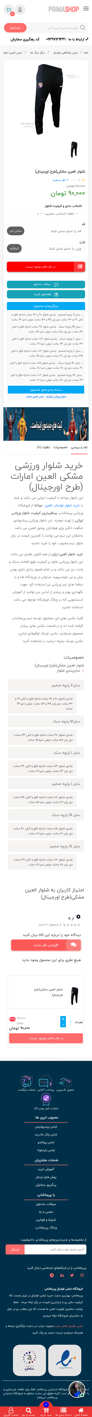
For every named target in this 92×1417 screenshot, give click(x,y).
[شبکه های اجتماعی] (81, 1275)
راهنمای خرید (43, 294)
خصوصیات (60, 447)
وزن (82, 241)
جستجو (15, 27)
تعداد (79, 1022)
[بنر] (46, 424)
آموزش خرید (46, 1169)
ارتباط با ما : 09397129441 (66, 39)
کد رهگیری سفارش (24, 39)
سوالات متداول (42, 284)
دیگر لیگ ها (38, 52)
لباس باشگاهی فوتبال (66, 52)
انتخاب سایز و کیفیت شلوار (63, 205)
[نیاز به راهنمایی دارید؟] (77, 1388)
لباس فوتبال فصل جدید (68, 1325)
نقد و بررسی (79, 447)
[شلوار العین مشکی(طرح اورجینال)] (46, 99)
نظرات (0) (43, 447)
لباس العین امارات (12, 52)
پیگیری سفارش (46, 1185)
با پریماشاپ (46, 1194)
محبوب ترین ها (46, 1117)
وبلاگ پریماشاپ (46, 1227)
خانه (86, 52)
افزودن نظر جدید (46, 945)
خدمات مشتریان (46, 1160)
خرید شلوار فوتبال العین (62, 505)
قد (83, 224)
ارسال (15, 1249)
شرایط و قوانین (46, 1219)
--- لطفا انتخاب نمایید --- (59, 213)
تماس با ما (46, 1212)
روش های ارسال (46, 1177)
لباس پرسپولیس (46, 1126)
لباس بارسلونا (46, 1150)
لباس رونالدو (46, 1142)
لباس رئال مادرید (46, 1134)
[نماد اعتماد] (65, 1360)
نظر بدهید (59, 179)
